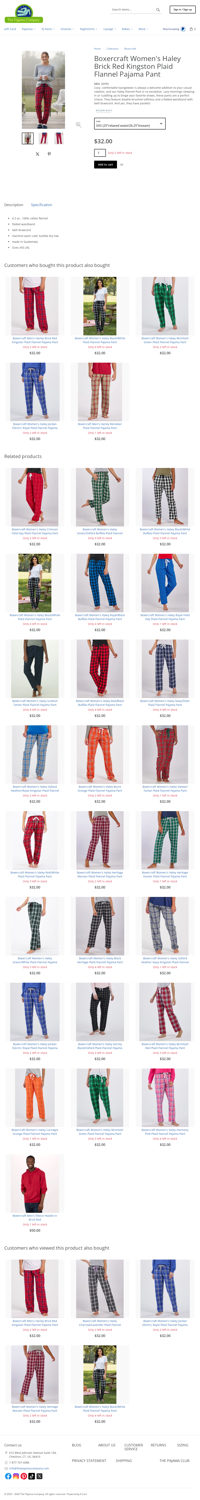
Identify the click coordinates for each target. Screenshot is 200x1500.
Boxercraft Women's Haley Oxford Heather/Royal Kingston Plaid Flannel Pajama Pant (35, 790)
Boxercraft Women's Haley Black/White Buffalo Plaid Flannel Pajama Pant (165, 531)
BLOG (76, 1445)
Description (13, 204)
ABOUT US (106, 1445)
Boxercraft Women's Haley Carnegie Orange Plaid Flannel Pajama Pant (35, 1132)
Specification (41, 204)
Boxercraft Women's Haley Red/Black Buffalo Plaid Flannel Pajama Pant (100, 703)
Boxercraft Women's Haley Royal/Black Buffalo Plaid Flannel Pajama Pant (100, 617)
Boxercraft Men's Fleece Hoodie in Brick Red (35, 1217)
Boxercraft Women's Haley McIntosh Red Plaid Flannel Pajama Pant (165, 1046)
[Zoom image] (79, 125)
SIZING (182, 1445)
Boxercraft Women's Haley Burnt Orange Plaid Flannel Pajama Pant (100, 788)
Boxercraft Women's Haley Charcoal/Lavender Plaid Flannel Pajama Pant (100, 1325)
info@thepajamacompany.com (29, 1468)
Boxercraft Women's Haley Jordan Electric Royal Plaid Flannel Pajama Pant (35, 428)
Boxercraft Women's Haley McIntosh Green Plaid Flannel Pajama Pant (165, 340)
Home (97, 48)
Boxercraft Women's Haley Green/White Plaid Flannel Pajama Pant (35, 962)
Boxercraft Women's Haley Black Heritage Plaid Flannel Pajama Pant (100, 960)
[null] (37, 154)
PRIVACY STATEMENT (89, 1460)
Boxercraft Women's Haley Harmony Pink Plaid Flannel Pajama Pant (165, 1132)
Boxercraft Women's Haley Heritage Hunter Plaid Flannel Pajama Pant (165, 874)
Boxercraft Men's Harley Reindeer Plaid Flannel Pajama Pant (100, 426)
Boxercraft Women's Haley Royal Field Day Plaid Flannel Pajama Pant (165, 617)
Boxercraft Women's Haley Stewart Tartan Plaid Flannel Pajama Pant (165, 788)
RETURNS (158, 1445)
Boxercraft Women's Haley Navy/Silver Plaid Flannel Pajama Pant (165, 703)
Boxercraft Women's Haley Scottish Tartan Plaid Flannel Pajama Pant (35, 703)
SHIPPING (124, 1460)
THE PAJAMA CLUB (174, 1460)
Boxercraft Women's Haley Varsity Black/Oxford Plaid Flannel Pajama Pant (100, 1048)
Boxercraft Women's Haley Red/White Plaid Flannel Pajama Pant (35, 874)
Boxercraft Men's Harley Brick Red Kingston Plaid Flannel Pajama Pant (35, 340)
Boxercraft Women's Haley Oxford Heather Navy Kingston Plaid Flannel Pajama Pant (165, 962)
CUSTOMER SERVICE (133, 1447)
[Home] (23, 13)
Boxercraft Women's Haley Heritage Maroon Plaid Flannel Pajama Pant (100, 874)
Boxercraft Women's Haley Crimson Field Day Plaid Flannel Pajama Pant (35, 531)
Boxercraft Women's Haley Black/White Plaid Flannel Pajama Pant (100, 340)
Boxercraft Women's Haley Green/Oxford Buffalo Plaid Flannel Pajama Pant (100, 533)
